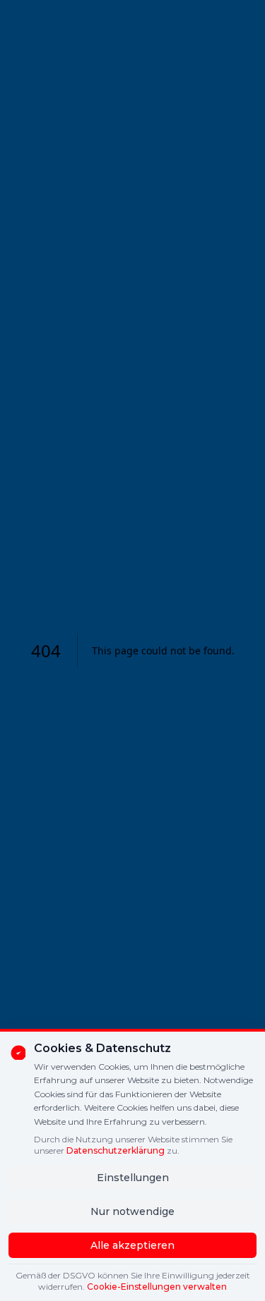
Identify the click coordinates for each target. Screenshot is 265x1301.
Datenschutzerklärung (115, 1150)
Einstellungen (133, 1177)
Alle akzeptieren (132, 1245)
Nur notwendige (132, 1211)
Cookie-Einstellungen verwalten (157, 1286)
